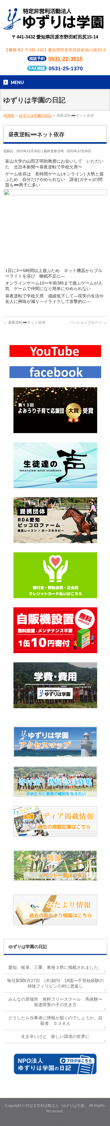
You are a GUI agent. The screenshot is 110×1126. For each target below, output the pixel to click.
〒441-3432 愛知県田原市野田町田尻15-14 (55, 36)
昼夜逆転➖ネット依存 (24, 322)
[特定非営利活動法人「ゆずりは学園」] (55, 25)
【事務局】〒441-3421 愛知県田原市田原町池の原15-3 (55, 50)
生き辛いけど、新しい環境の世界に (55, 1036)
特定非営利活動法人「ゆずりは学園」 (57, 1105)
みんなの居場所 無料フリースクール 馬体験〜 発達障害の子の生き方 (57, 1002)
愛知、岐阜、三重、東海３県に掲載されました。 (55, 967)
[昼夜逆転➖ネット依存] (55, 263)
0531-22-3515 (65, 59)
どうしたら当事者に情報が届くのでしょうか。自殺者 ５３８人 (55, 1020)
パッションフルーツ (88, 322)
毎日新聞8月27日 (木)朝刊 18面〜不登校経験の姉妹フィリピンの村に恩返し (55, 983)
